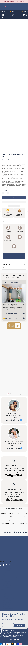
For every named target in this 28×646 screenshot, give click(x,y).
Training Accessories (9, 608)
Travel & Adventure (8, 598)
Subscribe (19, 625)
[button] (14, 197)
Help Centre (6, 570)
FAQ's (4, 575)
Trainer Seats (7, 602)
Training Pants (7, 600)
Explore (3, 579)
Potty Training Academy (10, 577)
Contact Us (6, 573)
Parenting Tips (7, 581)
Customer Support (6, 568)
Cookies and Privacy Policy (14, 642)
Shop (2, 589)
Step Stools (6, 604)
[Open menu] (2, 6)
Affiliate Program (8, 585)
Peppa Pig (6, 596)
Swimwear (6, 606)
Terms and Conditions (14, 640)
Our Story (6, 583)
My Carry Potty (7, 594)
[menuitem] (15, 571)
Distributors (6, 587)
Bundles (5, 592)
